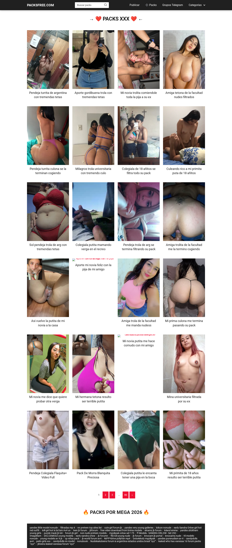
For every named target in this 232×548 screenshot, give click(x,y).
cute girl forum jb (113, 527)
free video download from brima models (121, 530)
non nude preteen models (93, 533)
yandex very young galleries (138, 527)
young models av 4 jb (51, 538)
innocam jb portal (153, 535)
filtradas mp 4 (67, 527)
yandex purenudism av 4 (170, 538)
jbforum (94, 530)
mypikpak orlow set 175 (121, 533)
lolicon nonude (163, 527)
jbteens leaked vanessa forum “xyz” (56, 544)
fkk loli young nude (120, 535)
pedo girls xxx (43, 541)
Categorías (195, 5)
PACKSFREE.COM (40, 5)
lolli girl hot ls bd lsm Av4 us (56, 530)
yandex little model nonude (44, 527)
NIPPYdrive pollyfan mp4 (117, 538)
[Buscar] (105, 5)
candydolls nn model (64, 541)
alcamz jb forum (153, 530)
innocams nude (173, 535)
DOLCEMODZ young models (58, 535)
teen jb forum (80, 530)
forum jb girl (71, 533)
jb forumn (103, 535)
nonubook (82, 541)
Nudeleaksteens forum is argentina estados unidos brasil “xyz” (123, 541)
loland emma (171, 530)
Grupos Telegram (172, 5)
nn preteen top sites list (89, 527)
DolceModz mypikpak (144, 538)
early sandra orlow (85, 535)
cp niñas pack (72, 538)
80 (125, 495)
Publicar (134, 5)
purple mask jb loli (53, 533)
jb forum (137, 535)
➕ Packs (151, 5)
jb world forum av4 (92, 538)
